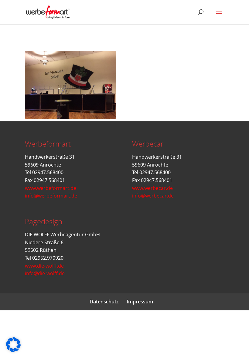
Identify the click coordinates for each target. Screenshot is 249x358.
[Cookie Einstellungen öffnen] (13, 350)
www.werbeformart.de (50, 188)
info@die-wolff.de (45, 273)
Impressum (140, 301)
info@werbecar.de (153, 195)
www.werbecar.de (152, 188)
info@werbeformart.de (51, 195)
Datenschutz (104, 301)
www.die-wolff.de (44, 265)
